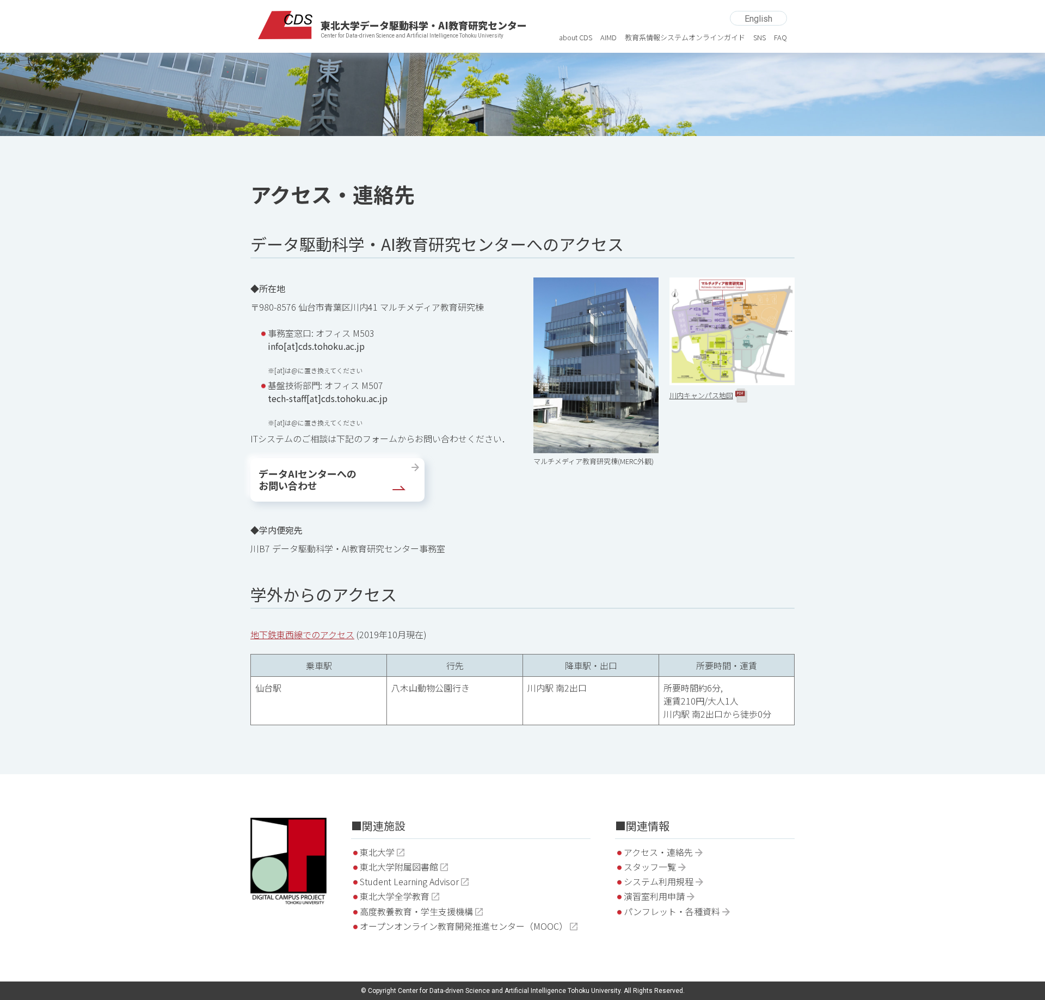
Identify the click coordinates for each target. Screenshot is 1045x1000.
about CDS (575, 37)
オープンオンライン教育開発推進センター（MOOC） (464, 926)
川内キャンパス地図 (701, 395)
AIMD (608, 37)
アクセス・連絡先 (658, 852)
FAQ (780, 37)
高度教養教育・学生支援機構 (416, 911)
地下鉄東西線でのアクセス (302, 634)
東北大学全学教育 (394, 896)
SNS (759, 37)
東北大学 (377, 852)
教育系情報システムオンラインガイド (685, 37)
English (758, 19)
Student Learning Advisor (409, 881)
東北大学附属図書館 (399, 866)
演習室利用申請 (654, 896)
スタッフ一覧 (650, 866)
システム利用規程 (658, 881)
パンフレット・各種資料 (672, 911)
